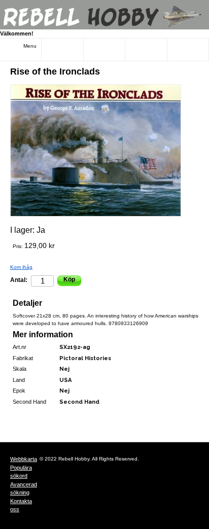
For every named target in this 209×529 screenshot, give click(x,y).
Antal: (18, 280)
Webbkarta (23, 459)
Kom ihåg (21, 267)
